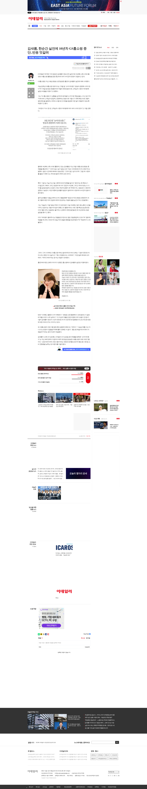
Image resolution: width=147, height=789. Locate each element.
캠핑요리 (93, 758)
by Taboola (33, 447)
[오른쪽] (60, 487)
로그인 (117, 12)
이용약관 (58, 787)
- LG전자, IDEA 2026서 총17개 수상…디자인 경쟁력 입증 (41, 759)
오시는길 (45, 787)
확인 (117, 742)
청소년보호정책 (67, 787)
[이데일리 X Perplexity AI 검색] (59, 57)
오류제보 (97, 787)
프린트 (32, 93)
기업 (44, 26)
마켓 (110, 26)
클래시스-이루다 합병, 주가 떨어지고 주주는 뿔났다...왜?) (52, 471)
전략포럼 (100, 755)
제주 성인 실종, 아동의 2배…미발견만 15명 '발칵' (98, 717)
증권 (113, 47)
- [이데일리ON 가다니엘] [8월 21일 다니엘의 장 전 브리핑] (73, 754)
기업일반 (83, 26)
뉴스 (108, 47)
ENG (104, 12)
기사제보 (103, 787)
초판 (114, 12)
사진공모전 (114, 755)
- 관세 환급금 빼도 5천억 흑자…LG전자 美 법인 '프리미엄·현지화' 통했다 (42, 756)
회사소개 (31, 787)
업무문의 (51, 787)
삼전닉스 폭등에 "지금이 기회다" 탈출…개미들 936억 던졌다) (53, 473)
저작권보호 (89, 787)
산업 (62, 26)
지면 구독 (88, 436)
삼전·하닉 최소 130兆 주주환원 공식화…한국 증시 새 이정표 (101, 725)
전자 (49, 26)
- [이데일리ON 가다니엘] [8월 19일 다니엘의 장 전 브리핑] (73, 759)
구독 (108, 12)
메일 (29, 93)
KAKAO (29, 96)
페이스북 (29, 89)
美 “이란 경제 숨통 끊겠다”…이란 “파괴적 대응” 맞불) (51, 478)
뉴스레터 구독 (82, 436)
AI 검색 (34, 26)
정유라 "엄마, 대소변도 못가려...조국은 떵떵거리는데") (52, 468)
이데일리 (43, 18)
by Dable (34, 511)
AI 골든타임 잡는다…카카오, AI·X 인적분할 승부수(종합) (100, 715)
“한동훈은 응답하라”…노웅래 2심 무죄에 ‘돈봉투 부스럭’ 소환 (101, 720)
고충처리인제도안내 (80, 787)
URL (32, 96)
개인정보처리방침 (112, 787)
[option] (59, 13)
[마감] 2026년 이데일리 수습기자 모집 (45, 742)
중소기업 (67, 26)
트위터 (32, 89)
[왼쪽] (58, 487)
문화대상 (93, 755)
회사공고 (38, 787)
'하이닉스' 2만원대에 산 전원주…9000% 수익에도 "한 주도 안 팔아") (55, 476)
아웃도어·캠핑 (76, 26)
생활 (58, 26)
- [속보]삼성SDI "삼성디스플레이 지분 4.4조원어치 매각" (41, 754)
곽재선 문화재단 (113, 758)
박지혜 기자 (31, 80)
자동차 (53, 26)
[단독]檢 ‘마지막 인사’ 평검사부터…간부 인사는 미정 (99, 722)
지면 (111, 12)
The (116, 26)
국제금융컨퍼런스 (102, 758)
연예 (117, 47)
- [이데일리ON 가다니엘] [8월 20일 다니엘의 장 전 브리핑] (73, 756)
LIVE (29, 12)
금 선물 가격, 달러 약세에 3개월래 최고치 (96, 728)
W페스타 (107, 755)
